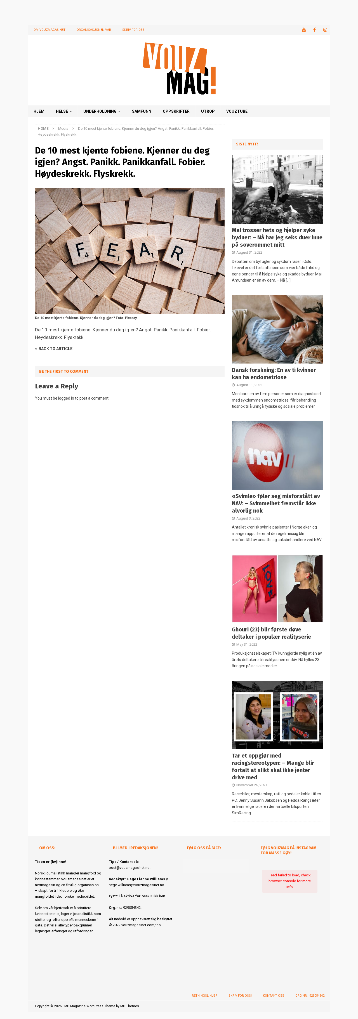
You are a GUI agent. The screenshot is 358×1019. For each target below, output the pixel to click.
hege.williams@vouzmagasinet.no (136, 885)
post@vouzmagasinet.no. (129, 867)
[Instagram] (325, 30)
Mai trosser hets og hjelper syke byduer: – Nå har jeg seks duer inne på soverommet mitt (277, 237)
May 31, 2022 (246, 644)
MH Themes (129, 1006)
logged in (66, 398)
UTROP (208, 111)
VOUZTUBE (237, 111)
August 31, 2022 (249, 252)
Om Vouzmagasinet (49, 30)
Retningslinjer (204, 995)
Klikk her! (157, 896)
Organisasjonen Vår (94, 30)
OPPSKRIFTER (176, 111)
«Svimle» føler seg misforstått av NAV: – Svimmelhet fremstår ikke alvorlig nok (276, 503)
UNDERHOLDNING (100, 111)
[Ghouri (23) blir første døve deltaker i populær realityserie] (277, 589)
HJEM (39, 111)
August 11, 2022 (249, 385)
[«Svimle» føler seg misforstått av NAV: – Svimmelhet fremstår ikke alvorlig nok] (277, 455)
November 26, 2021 (251, 785)
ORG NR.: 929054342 (309, 995)
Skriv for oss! (133, 30)
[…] (288, 280)
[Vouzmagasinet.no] (179, 102)
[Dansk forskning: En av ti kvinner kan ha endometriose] (277, 329)
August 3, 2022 (248, 518)
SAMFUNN (141, 111)
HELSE (62, 111)
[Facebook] (314, 30)
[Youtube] (304, 30)
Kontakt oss (273, 995)
